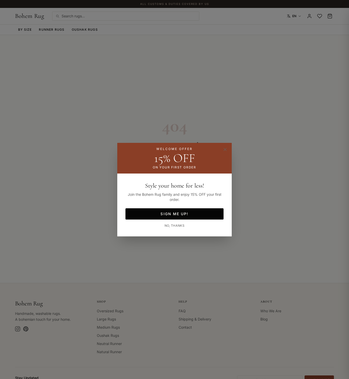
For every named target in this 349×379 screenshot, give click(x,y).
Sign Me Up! (174, 214)
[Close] (225, 149)
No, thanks (175, 225)
